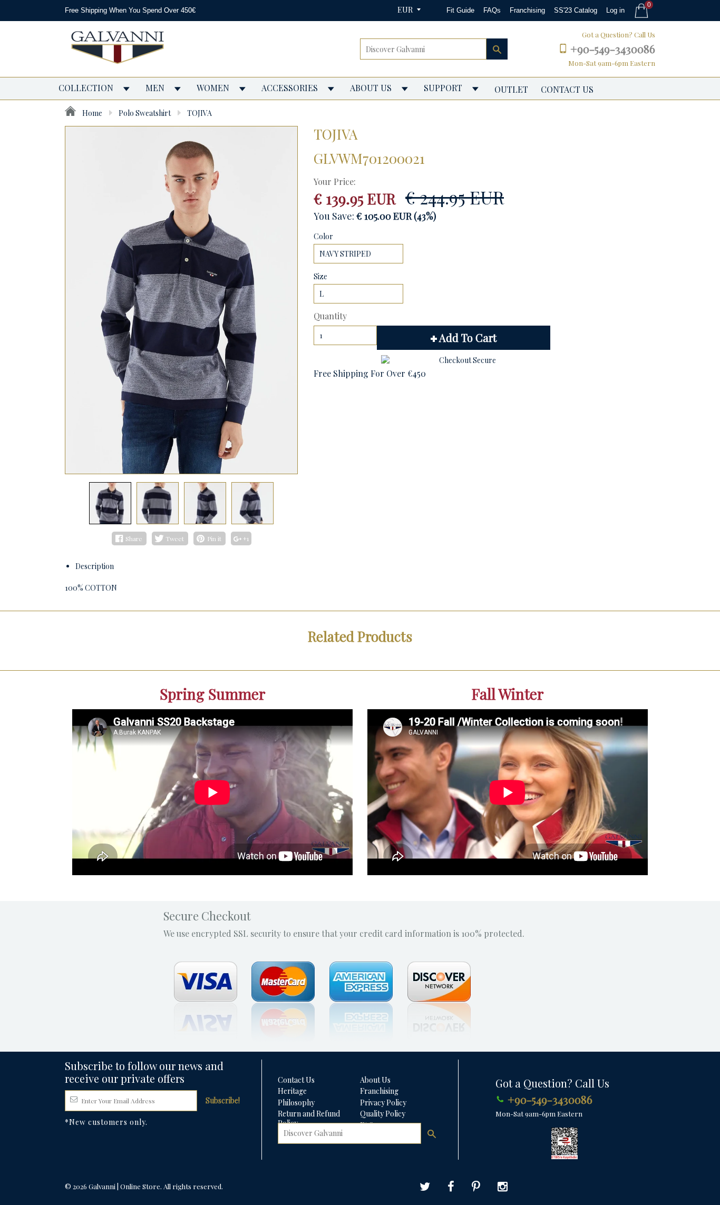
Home (91, 113)
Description (94, 566)
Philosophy (296, 1103)
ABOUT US (371, 87)
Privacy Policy (383, 1103)
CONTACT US (567, 89)
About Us (375, 1080)
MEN (154, 87)
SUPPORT (443, 87)
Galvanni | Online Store (124, 1186)
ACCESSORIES (289, 87)
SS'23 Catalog (575, 10)
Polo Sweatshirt (145, 113)
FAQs (492, 10)
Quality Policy (382, 1114)
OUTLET (511, 89)
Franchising (527, 10)
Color (323, 236)
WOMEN (213, 87)
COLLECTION (86, 87)
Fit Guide (460, 10)
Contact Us (296, 1080)
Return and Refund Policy (309, 1118)
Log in (615, 10)
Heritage (292, 1091)
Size (320, 276)
